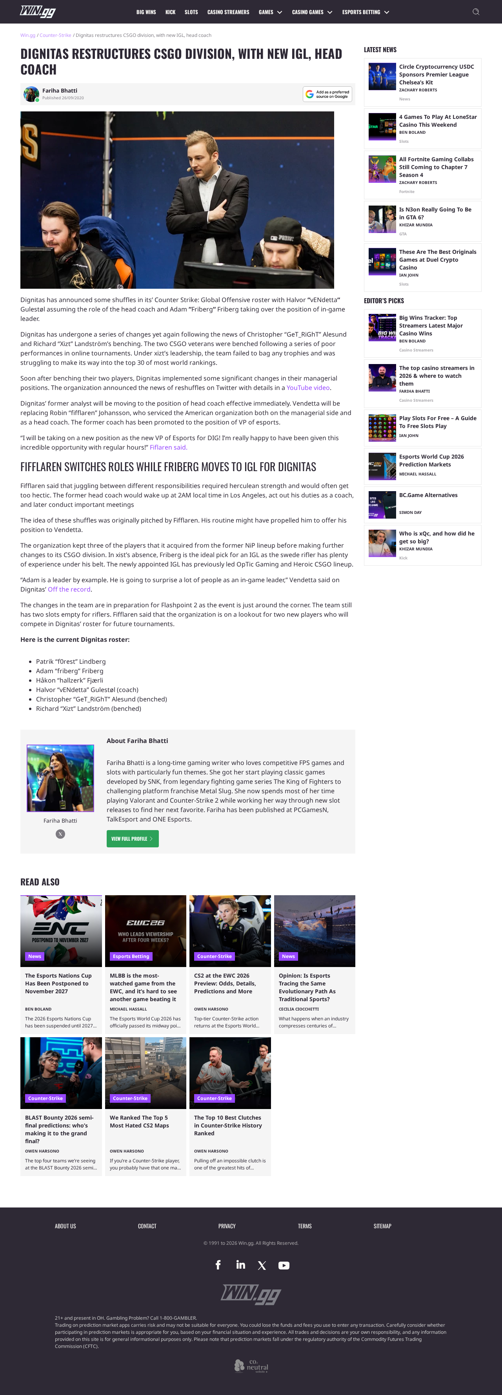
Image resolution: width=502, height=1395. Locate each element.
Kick (170, 12)
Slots (191, 12)
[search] (476, 11)
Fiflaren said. (168, 447)
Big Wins (146, 12)
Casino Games (308, 12)
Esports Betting (361, 12)
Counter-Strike (55, 35)
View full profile (129, 838)
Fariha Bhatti (59, 90)
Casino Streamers (228, 12)
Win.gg (27, 35)
